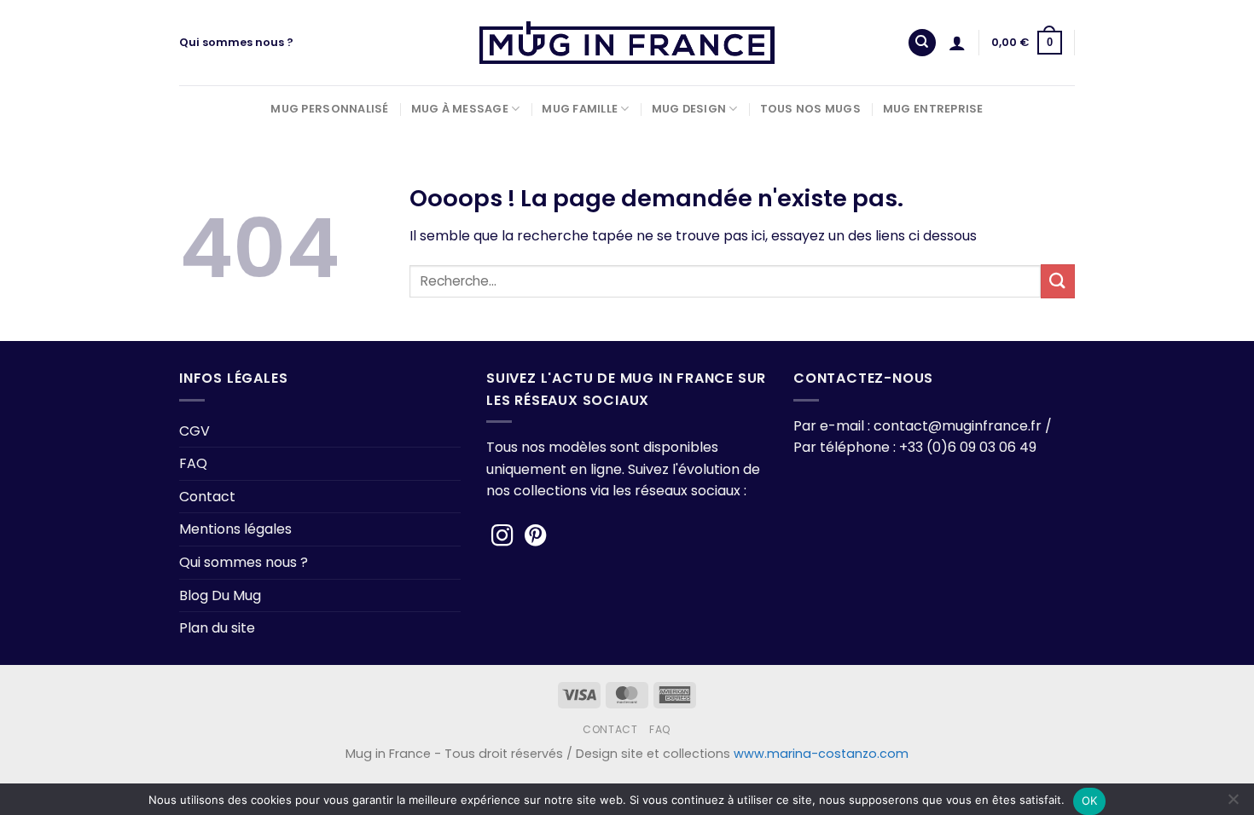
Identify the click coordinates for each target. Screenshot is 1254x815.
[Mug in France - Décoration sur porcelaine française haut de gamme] (627, 42)
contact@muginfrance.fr (958, 426)
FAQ (193, 463)
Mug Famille (580, 108)
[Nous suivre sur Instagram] (502, 537)
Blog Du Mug (220, 595)
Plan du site (217, 628)
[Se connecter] (957, 42)
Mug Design (689, 108)
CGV (194, 431)
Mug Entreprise (933, 108)
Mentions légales (235, 529)
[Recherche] (922, 43)
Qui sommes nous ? (236, 42)
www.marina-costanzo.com (821, 753)
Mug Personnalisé (329, 108)
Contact (207, 496)
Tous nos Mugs (810, 108)
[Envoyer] (1058, 281)
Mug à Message (459, 108)
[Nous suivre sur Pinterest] (536, 537)
